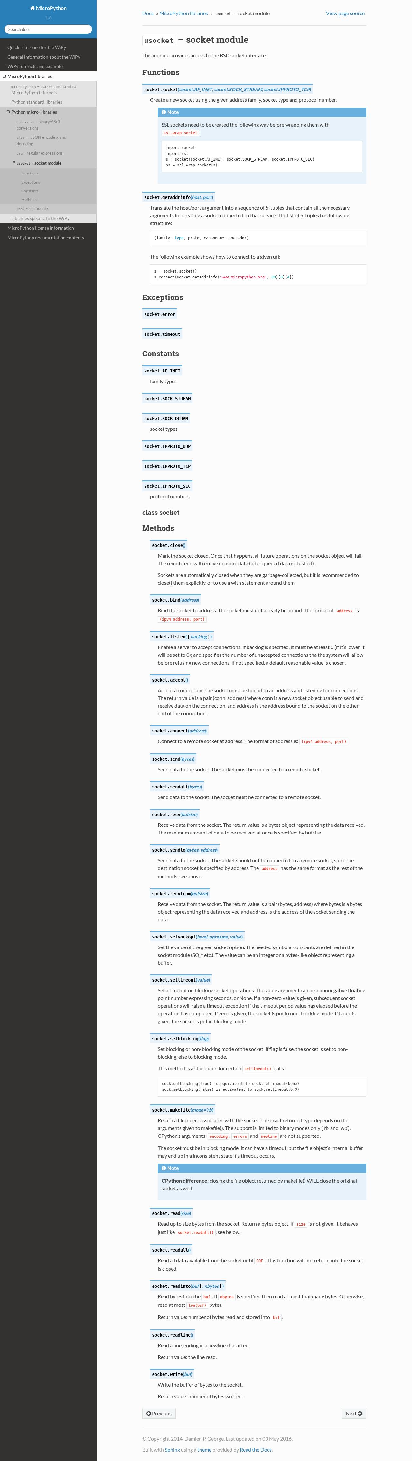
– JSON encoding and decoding (41, 140)
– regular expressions (40, 153)
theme (204, 1450)
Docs (148, 13)
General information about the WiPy (43, 57)
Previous (161, 1413)
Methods (28, 199)
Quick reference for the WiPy (36, 47)
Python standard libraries (36, 102)
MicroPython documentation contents (45, 237)
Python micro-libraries (34, 112)
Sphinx (172, 1450)
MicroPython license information (40, 228)
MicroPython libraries (29, 76)
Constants (29, 190)
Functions (29, 173)
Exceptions (30, 182)
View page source (345, 13)
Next (352, 1413)
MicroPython (51, 8)
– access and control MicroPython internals (44, 89)
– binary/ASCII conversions (39, 125)
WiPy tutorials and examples (35, 66)
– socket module (39, 162)
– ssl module (32, 208)
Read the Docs (256, 1450)
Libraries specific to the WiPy (40, 218)
